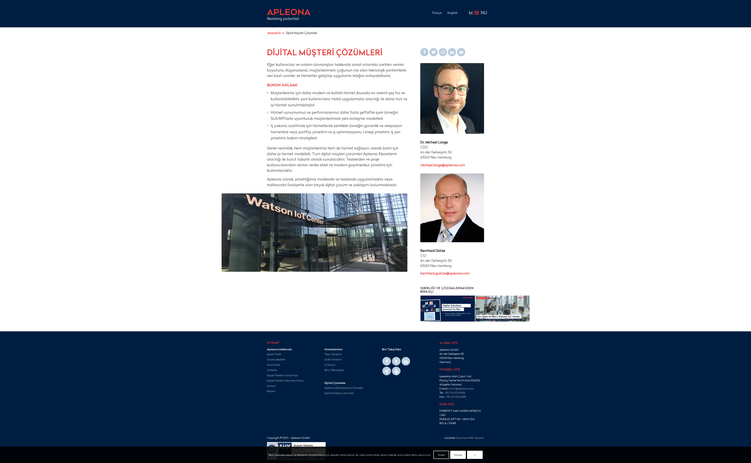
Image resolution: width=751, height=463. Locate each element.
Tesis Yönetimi (333, 354)
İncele (441, 454)
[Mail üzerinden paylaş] (461, 52)
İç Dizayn (330, 364)
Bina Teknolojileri (334, 370)
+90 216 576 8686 (454, 392)
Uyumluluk (273, 364)
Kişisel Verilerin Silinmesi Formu (285, 380)
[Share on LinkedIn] (452, 52)
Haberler (272, 370)
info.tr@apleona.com (461, 388)
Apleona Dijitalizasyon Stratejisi (343, 388)
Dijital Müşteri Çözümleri (339, 393)
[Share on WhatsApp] (443, 52)
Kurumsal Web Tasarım (470, 438)
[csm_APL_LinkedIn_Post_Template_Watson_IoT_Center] (502, 309)
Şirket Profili (274, 354)
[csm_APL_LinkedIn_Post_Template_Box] (447, 309)
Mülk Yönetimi (333, 359)
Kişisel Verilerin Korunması (282, 375)
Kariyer (271, 386)
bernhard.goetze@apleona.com (445, 273)
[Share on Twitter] (433, 52)
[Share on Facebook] (424, 52)
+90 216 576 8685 (456, 397)
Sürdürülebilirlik (276, 359)
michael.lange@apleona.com (442, 165)
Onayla (458, 454)
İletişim (271, 391)
